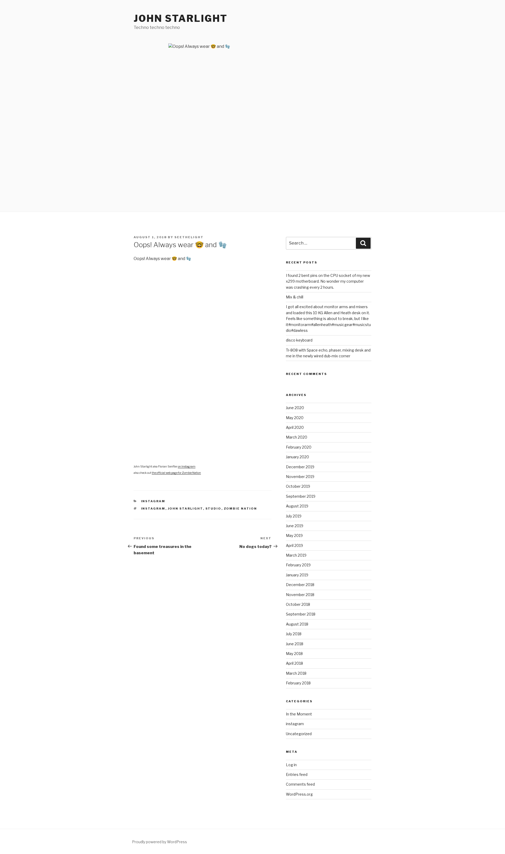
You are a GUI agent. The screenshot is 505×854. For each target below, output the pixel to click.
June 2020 (295, 407)
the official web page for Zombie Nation (176, 473)
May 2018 (294, 653)
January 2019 (297, 575)
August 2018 (297, 624)
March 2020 (296, 437)
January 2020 (297, 457)
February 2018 (298, 683)
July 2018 (293, 634)
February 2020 (298, 447)
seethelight (189, 237)
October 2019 (298, 486)
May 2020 (295, 417)
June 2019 (294, 525)
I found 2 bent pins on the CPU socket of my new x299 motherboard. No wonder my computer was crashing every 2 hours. (328, 281)
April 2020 (295, 427)
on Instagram (186, 466)
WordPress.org (299, 794)
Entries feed (296, 774)
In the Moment (299, 714)
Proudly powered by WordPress (159, 842)
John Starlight (181, 18)
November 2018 (300, 594)
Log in (291, 764)
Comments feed (300, 784)
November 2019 (300, 476)
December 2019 (300, 467)
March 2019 (296, 555)
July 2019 (293, 516)
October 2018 (298, 604)
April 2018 (294, 663)
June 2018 (294, 644)
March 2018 (296, 673)
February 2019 (298, 565)
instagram (153, 501)
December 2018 (300, 584)
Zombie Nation (240, 508)
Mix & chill (294, 297)
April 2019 (294, 545)
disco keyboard (299, 340)
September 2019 (300, 496)
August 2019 (297, 506)
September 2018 (300, 614)
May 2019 (294, 535)
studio (213, 508)
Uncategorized (299, 733)
